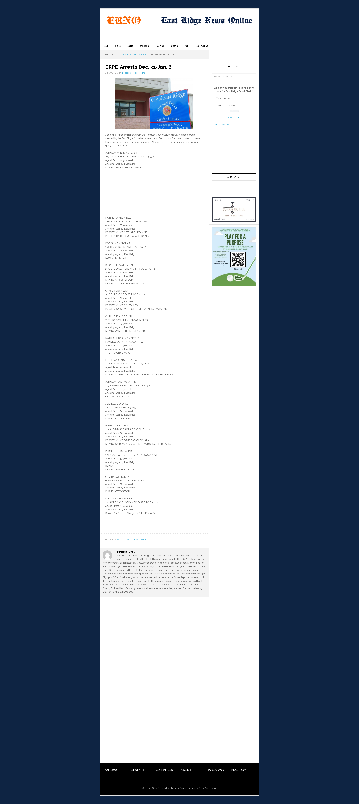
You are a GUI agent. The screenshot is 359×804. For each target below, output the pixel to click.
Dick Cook (126, 73)
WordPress (204, 788)
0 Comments (139, 73)
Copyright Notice (164, 770)
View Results (234, 117)
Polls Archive (222, 124)
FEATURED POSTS (139, 539)
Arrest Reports (124, 539)
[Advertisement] (154, 192)
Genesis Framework (189, 788)
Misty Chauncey (226, 105)
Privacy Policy (238, 770)
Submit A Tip (137, 770)
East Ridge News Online (123, 20)
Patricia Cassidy (226, 98)
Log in (214, 788)
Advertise (186, 770)
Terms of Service (215, 770)
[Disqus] (154, 653)
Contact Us (111, 770)
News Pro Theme (168, 788)
